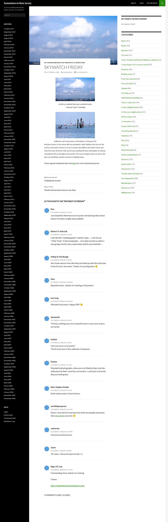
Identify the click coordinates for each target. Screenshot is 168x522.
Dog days (125, 69)
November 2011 (9, 174)
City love (124, 55)
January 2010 (8, 240)
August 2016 (8, 38)
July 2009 (7, 259)
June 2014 (7, 82)
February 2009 (9, 275)
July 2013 (7, 117)
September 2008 (10, 291)
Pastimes (125, 136)
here (74, 163)
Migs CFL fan (56, 467)
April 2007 (7, 345)
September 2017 (10, 32)
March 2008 (8, 310)
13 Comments (82, 72)
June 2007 (7, 338)
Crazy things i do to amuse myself (135, 64)
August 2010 (8, 218)
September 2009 (10, 253)
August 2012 (8, 149)
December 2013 (9, 101)
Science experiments (129, 155)
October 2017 (9, 29)
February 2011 (9, 199)
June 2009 (7, 263)
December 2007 (9, 319)
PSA (123, 145)
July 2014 (7, 79)
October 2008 (9, 288)
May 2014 (7, 86)
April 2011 (7, 193)
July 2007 (7, 335)
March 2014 (8, 92)
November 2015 (9, 54)
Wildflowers (126, 192)
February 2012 (9, 168)
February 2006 (9, 389)
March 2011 (8, 196)
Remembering (127, 150)
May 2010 (7, 228)
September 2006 (10, 367)
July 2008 (7, 297)
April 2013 (7, 127)
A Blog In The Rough (59, 257)
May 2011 (7, 190)
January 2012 (8, 171)
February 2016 (9, 45)
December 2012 (9, 139)
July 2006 (7, 373)
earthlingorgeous (58, 406)
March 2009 (8, 272)
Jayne (53, 447)
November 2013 (9, 105)
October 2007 (9, 326)
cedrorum (55, 428)
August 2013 (8, 114)
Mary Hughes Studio (60, 387)
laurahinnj (67, 72)
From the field (127, 83)
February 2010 (9, 237)
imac (53, 279)
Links (141, 3)
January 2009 (8, 278)
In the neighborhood (54, 63)
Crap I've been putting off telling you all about (140, 60)
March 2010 (8, 234)
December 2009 (9, 244)
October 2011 (9, 177)
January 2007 (8, 354)
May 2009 (7, 266)
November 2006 (9, 361)
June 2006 (7, 376)
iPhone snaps (126, 117)
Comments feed (9, 418)
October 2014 (9, 70)
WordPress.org (9, 421)
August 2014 (8, 76)
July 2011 (7, 184)
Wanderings (126, 183)
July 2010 (7, 221)
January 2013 (8, 136)
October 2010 (9, 212)
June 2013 (7, 120)
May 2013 (7, 124)
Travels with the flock (130, 173)
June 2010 (7, 225)
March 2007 (8, 348)
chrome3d (55, 317)
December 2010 (9, 206)
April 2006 (7, 383)
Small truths (126, 164)
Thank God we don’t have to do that (60, 188)
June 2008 (7, 300)
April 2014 (7, 89)
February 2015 (9, 60)
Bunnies (124, 50)
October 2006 (9, 364)
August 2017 (8, 35)
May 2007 (7, 342)
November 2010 (9, 209)
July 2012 (7, 152)
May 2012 (7, 158)
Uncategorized (127, 178)
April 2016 (7, 41)
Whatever (80, 63)
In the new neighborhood (131, 112)
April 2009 (7, 269)
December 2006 (9, 357)
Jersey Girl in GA (128, 126)
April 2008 (7, 307)
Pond (123, 140)
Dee (52, 209)
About (133, 3)
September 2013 (10, 111)
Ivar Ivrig (55, 298)
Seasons (124, 159)
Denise (54, 362)
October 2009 (9, 250)
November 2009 (9, 247)
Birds (123, 41)
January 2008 (8, 316)
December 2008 (9, 282)
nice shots (59, 415)
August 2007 (8, 332)
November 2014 (9, 67)
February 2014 (9, 95)
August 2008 (8, 294)
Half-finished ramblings (130, 98)
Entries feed (8, 415)
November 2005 (9, 398)
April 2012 (7, 161)
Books (123, 45)
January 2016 (8, 48)
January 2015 (8, 64)
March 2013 (8, 130)
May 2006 (7, 379)
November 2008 (9, 285)
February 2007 (9, 351)
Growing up (126, 93)
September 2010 (10, 215)
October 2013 (9, 108)
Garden (124, 88)
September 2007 (10, 329)
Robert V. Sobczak (59, 231)
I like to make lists (128, 102)
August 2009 (8, 256)
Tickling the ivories (52, 179)
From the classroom (129, 79)
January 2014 (8, 98)
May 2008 (7, 304)
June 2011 (7, 187)
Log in (6, 412)
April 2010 (7, 231)
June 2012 (7, 155)
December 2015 (9, 51)
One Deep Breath (128, 131)
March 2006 (8, 386)
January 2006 (8, 392)
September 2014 (10, 73)
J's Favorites (126, 121)
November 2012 (9, 143)
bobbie (54, 339)
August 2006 (8, 370)
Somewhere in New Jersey (18, 3)
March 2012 (8, 165)
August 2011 (8, 180)
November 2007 (9, 323)
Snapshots (70, 63)
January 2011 (8, 203)
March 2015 (8, 57)
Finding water (126, 74)
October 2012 (9, 146)
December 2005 (9, 395)
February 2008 (9, 313)
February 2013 (9, 133)
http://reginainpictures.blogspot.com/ (68, 485)
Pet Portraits (152, 3)
